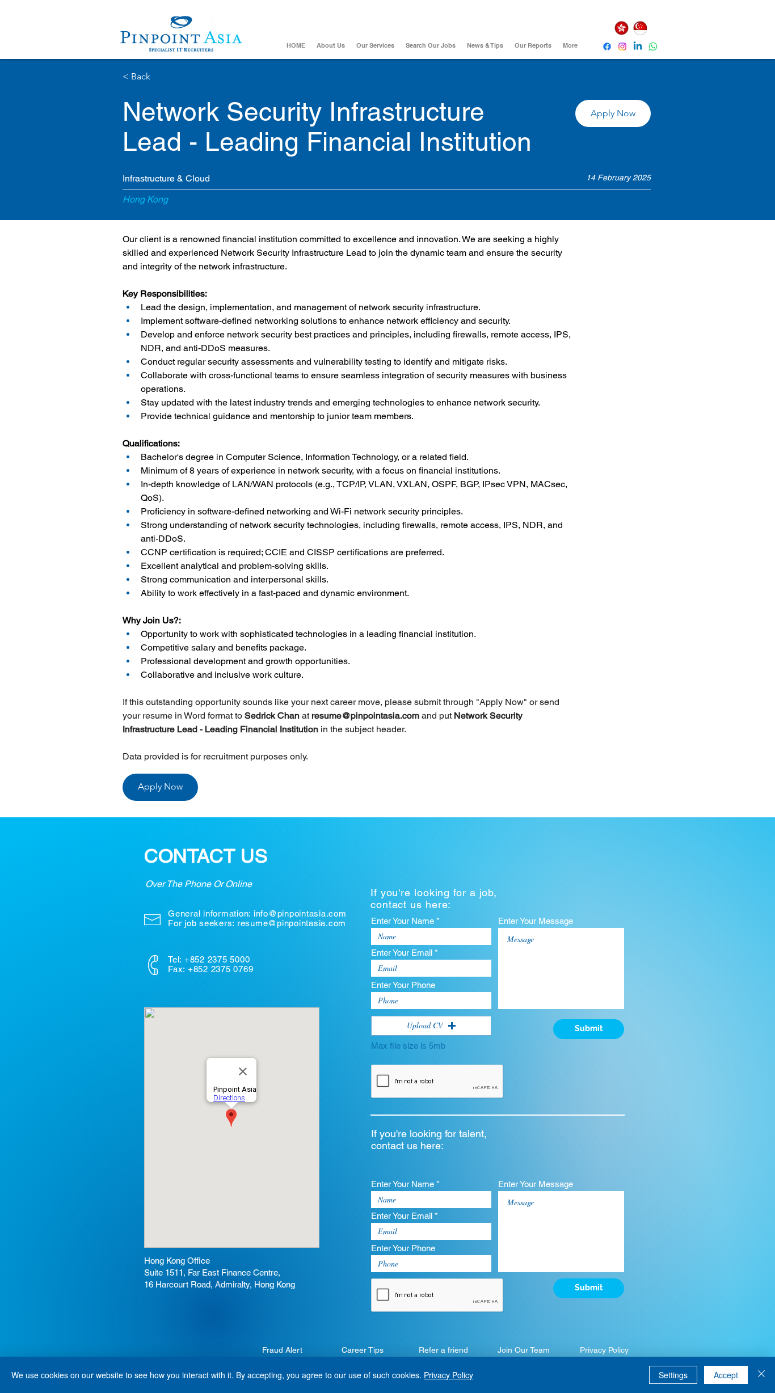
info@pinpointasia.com (300, 913)
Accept (726, 1375)
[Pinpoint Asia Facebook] (607, 46)
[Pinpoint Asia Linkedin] (638, 46)
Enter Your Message (535, 921)
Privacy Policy (448, 1375)
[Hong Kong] (621, 28)
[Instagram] (622, 46)
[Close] (761, 1375)
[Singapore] (640, 28)
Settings (673, 1375)
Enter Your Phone (403, 985)
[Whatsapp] (653, 46)
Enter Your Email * (404, 952)
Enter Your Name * (405, 921)
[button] (613, 113)
